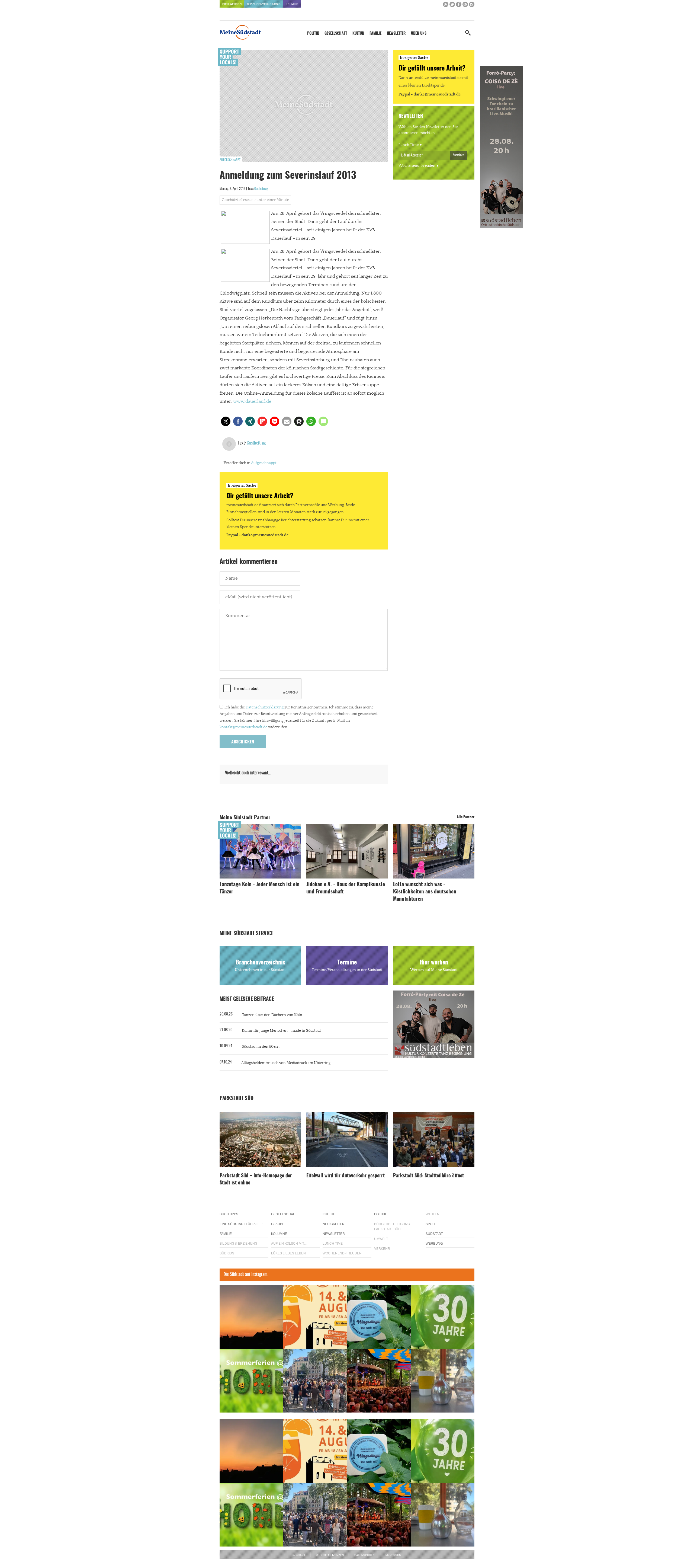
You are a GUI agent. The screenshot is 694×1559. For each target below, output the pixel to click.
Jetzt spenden (239, 808)
